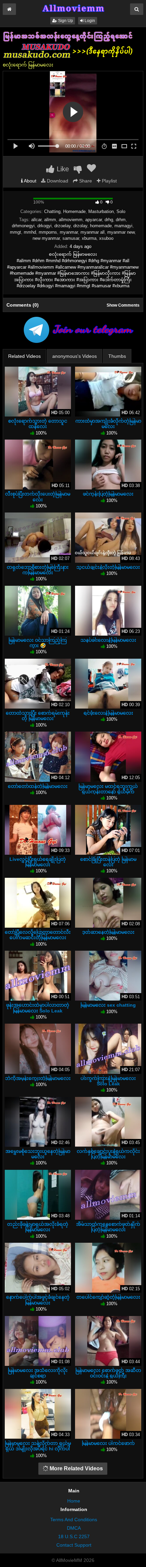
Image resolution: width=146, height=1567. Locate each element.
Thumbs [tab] (117, 356)
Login (89, 20)
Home (73, 1501)
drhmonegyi (23, 225)
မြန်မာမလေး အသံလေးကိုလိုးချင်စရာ (38, 1373)
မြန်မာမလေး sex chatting (108, 1005)
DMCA (74, 1528)
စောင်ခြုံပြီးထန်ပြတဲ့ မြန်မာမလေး (108, 861)
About (29, 180)
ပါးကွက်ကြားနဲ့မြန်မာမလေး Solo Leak (108, 1081)
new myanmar (46, 238)
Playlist (109, 180)
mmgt (15, 232)
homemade (101, 225)
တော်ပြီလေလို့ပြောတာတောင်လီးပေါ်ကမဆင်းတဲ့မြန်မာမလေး (38, 934)
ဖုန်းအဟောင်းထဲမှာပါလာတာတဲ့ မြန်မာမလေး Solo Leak (37, 1007)
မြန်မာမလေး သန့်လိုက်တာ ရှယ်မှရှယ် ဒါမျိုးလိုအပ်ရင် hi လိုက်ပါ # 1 (38, 1448)
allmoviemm (71, 219)
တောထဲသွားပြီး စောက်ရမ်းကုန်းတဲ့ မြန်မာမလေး (38, 715)
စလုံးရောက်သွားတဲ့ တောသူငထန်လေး (37, 423)
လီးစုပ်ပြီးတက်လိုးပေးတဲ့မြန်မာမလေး (37, 496)
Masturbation (101, 211)
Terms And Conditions (73, 1519)
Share (85, 180)
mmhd (30, 232)
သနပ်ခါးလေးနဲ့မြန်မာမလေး (108, 640)
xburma (89, 238)
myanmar (69, 232)
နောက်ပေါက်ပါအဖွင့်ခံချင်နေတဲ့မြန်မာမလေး (38, 1299)
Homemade (74, 211)
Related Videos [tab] (24, 356)
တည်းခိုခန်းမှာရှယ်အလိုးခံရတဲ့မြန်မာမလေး (37, 1226)
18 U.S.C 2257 (74, 1536)
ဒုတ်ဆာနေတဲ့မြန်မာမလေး (108, 932)
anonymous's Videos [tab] (74, 356)
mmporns (48, 232)
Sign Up (65, 20)
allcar (36, 219)
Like (62, 169)
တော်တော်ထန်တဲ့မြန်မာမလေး (38, 786)
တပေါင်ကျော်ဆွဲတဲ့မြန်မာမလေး (108, 1297)
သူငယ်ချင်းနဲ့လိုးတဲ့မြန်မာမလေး (108, 567)
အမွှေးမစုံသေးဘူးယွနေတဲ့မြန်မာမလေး (37, 1153)
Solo (120, 211)
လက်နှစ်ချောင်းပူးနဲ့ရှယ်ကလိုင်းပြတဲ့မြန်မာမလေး (108, 1153)
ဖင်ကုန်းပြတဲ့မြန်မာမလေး (108, 494)
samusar (70, 238)
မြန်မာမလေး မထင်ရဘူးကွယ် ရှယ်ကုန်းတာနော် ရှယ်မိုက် (108, 789)
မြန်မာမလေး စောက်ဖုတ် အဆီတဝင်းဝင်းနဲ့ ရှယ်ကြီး (108, 1373)
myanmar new (120, 232)
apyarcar (93, 219)
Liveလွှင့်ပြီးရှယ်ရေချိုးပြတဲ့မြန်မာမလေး (38, 861)
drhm (121, 219)
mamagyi (123, 225)
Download (56, 180)
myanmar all (92, 232)
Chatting (52, 211)
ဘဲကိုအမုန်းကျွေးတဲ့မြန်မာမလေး (38, 1078)
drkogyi (44, 225)
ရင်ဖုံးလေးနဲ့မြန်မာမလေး (108, 713)
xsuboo (106, 238)
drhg (109, 219)
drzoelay (62, 225)
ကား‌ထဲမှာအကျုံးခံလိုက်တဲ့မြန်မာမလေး (108, 423)
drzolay (80, 225)
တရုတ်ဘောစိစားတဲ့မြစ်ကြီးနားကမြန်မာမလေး (38, 569)
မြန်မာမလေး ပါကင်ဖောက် (108, 1443)
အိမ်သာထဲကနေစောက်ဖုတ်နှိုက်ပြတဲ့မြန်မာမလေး (108, 1226)
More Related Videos (75, 1468)
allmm (50, 219)
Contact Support (73, 1545)
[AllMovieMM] (73, 8)
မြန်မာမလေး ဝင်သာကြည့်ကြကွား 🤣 (37, 642)
